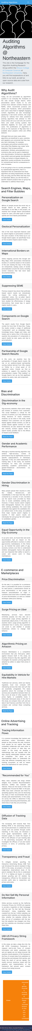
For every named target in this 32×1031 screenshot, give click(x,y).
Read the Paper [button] (8, 436)
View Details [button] (7, 219)
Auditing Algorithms (9, 2)
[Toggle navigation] (28, 2)
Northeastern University (12, 73)
